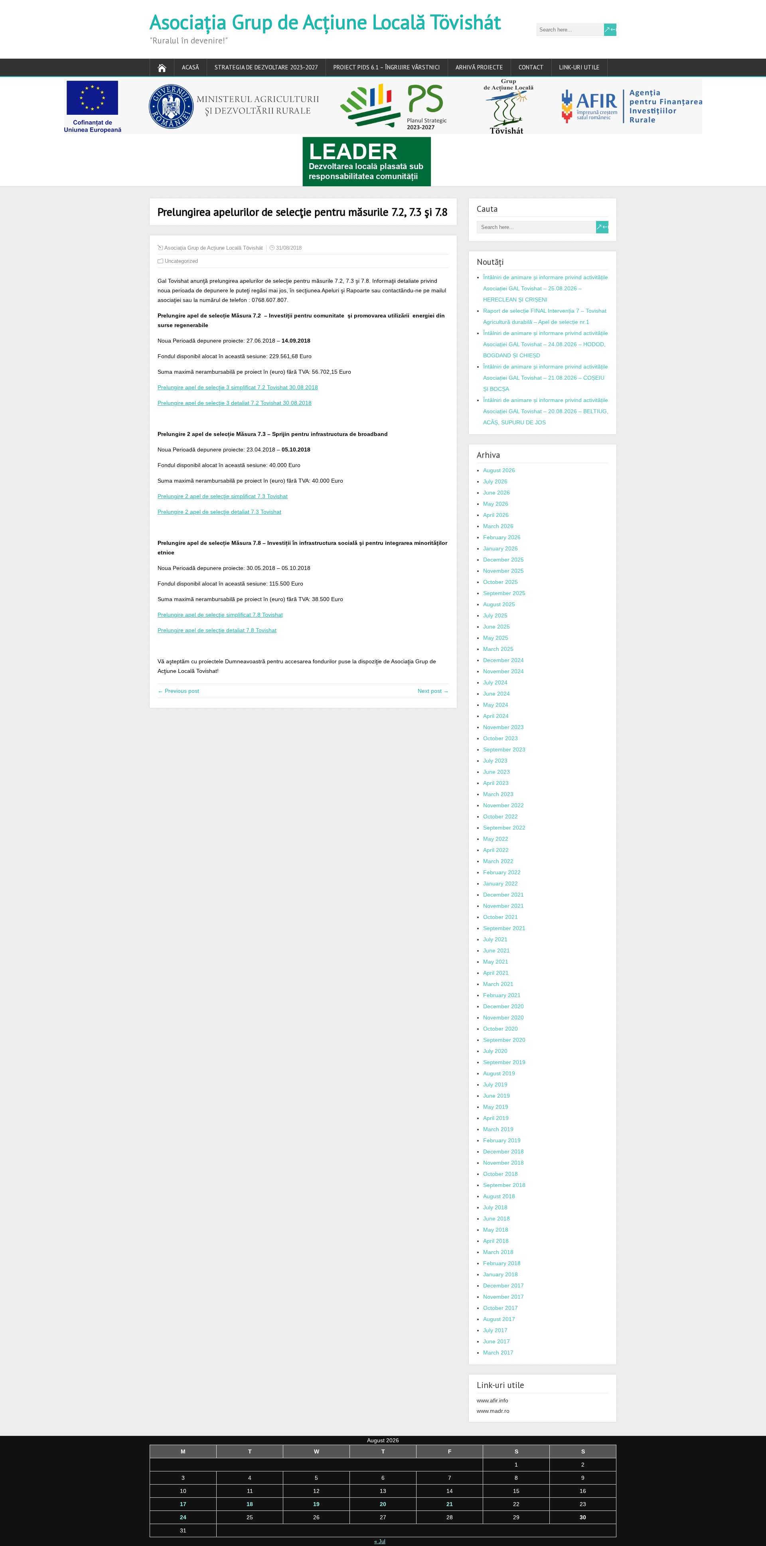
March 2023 (498, 794)
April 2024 (496, 716)
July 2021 (495, 939)
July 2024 (495, 682)
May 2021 (495, 961)
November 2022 (503, 805)
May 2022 (495, 839)
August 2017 (499, 1319)
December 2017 (503, 1285)
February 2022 (502, 872)
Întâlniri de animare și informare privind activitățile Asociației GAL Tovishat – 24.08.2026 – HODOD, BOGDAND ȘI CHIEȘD (545, 344)
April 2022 (496, 850)
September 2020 (504, 1040)
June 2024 (496, 693)
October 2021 (500, 917)
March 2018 (498, 1252)
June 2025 (496, 626)
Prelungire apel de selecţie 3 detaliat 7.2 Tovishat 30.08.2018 (235, 403)
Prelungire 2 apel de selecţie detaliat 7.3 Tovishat (219, 512)
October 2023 (500, 738)
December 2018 (503, 1151)
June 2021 (496, 950)
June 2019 (496, 1095)
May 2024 (495, 705)
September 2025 (504, 593)
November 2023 (503, 727)
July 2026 (495, 481)
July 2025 (495, 615)
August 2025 (499, 604)
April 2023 (496, 783)
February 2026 (502, 537)
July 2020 (495, 1051)
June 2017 (496, 1341)
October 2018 (500, 1174)
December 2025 (503, 559)
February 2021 (502, 995)
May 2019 (495, 1107)
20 (383, 1504)
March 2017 (498, 1352)
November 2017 (503, 1297)
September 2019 (504, 1062)
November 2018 (503, 1163)
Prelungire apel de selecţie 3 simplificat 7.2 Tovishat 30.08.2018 (238, 387)
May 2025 (495, 638)
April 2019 (496, 1118)
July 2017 (495, 1330)
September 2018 (504, 1185)
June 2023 (496, 772)
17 (183, 1504)
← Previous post (178, 691)
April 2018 (496, 1241)
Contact (531, 67)
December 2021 (503, 894)
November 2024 (503, 671)
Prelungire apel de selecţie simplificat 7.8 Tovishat (220, 614)
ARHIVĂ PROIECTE (479, 67)
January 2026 (500, 548)
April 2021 (496, 973)
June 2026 (496, 492)
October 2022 (500, 816)
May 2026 (495, 504)
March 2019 (498, 1129)
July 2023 (495, 760)
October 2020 (500, 1028)
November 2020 (503, 1017)
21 (449, 1504)
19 (316, 1504)
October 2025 (500, 582)
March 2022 (498, 861)
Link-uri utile (579, 67)
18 (250, 1504)
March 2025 (498, 649)
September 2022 (504, 827)
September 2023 (504, 749)
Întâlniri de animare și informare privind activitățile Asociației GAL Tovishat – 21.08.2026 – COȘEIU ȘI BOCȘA (545, 377)
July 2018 (495, 1207)
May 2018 (495, 1230)
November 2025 (503, 571)
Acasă (190, 67)
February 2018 (502, 1263)
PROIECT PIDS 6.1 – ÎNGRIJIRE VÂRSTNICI (387, 67)
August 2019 (499, 1073)
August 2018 (499, 1196)
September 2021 (504, 928)
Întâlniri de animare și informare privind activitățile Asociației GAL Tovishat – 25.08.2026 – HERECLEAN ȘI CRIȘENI (545, 288)
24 (183, 1517)
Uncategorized (181, 261)
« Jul (379, 1541)
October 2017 (500, 1308)
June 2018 (496, 1218)
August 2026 (499, 470)
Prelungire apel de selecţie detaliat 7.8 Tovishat (217, 630)
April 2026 (496, 515)
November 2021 (503, 906)
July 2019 (495, 1084)
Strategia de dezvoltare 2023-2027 (266, 67)
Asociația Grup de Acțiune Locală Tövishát (325, 22)
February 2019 (502, 1140)
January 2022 (500, 883)
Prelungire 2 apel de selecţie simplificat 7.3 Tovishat (223, 496)
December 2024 (503, 660)
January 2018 (500, 1274)
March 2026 (498, 526)
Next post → (433, 691)
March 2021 (498, 984)
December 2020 (503, 1006)
